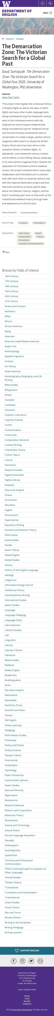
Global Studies (24, 237)
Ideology (9, 575)
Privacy (27, 996)
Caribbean (10, 404)
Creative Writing (13, 444)
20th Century (11, 296)
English (8, 510)
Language (10, 610)
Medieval (9, 665)
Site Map (27, 1001)
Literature (10, 655)
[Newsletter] (40, 961)
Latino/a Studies (13, 630)
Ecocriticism (11, 499)
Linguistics (10, 640)
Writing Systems (13, 932)
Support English (29, 950)
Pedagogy (10, 730)
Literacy (9, 645)
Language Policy (13, 620)
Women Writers (13, 917)
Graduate (20, 38)
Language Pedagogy (15, 615)
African (8, 321)
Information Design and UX (19, 585)
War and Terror (13, 912)
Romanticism (11, 820)
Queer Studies (12, 785)
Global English (12, 555)
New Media (10, 700)
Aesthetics (10, 311)
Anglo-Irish (10, 346)
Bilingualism (11, 389)
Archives (9, 361)
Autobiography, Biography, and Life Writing (23, 378)
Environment (11, 515)
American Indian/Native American (22, 341)
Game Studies (12, 540)
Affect (8, 316)
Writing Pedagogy (14, 927)
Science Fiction (12, 830)
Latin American (12, 625)
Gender (8, 545)
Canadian (9, 399)
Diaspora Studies (13, 469)
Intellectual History (14, 590)
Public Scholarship (14, 775)
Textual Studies (13, 877)
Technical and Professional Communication (19, 862)
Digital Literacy (12, 479)
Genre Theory (12, 550)
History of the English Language (21, 570)
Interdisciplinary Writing (17, 595)
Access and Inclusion (15, 306)
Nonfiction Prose (13, 705)
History (40, 237)
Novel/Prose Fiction (15, 710)
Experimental (11, 520)
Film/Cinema (11, 534)
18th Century (11, 286)
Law (7, 635)
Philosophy (10, 740)
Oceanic (9, 715)
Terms (27, 998)
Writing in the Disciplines (18, 922)
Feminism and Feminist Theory (20, 530)
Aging (8, 331)
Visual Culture (12, 907)
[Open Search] (50, 3)
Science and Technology (17, 825)
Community (11, 434)
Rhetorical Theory (14, 815)
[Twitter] (32, 961)
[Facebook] (14, 961)
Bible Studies (11, 384)
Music (8, 685)
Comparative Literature (17, 439)
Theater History (13, 882)
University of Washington (22, 1010)
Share (7, 252)
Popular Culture (13, 755)
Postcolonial (24, 240)
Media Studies (12, 660)
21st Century (11, 301)
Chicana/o (10, 409)
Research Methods (14, 805)
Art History (10, 366)
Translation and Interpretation (31, 243)
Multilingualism (13, 680)
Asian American (13, 371)
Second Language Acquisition (20, 835)
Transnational (12, 897)
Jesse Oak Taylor (11, 97)
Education (10, 504)
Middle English (12, 670)
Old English (10, 720)
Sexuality (9, 840)
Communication (13, 430)
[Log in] (42, 3)
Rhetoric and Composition (18, 810)
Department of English (17, 12)
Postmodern (11, 765)
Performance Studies (15, 735)
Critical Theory (12, 454)
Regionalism (11, 795)
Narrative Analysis (14, 690)
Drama (8, 495)
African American (13, 326)
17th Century (11, 281)
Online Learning (13, 725)
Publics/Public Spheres (16, 780)
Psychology (10, 770)
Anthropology (12, 351)
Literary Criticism (13, 650)
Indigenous (10, 580)
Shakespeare (11, 845)
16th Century (11, 276)
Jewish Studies (12, 605)
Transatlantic (12, 887)
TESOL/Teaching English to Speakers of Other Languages (25, 870)
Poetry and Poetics (14, 745)
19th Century (24, 233)
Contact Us (27, 1003)
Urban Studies (12, 902)
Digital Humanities (14, 474)
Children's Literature (15, 414)
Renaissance (11, 800)
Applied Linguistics (14, 356)
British (38, 233)
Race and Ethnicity (14, 790)
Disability (9, 485)
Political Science (13, 750)
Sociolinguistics (13, 850)
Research (9, 38)
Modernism (11, 675)
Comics (8, 424)
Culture (8, 460)
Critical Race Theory (15, 449)
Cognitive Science (14, 419)
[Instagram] (23, 961)
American (9, 336)
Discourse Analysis (14, 490)
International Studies (16, 600)
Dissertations (39, 223)
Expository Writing (14, 525)
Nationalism (11, 695)
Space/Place (11, 855)
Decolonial (10, 465)
